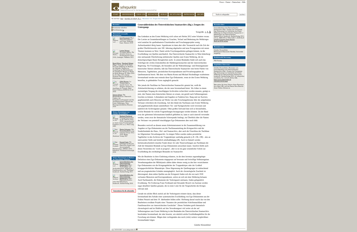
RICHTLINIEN (175, 14)
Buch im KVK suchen (221, 41)
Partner (228, 2)
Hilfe (243, 2)
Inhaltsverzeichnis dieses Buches (224, 39)
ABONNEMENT (128, 14)
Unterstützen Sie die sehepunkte (123, 191)
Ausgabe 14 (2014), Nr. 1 (133, 18)
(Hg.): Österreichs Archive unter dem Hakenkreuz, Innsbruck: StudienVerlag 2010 (123, 179)
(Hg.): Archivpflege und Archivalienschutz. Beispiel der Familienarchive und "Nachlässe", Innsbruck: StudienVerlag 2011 (123, 167)
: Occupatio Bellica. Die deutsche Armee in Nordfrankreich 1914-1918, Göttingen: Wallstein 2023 (123, 54)
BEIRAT (164, 14)
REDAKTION (153, 14)
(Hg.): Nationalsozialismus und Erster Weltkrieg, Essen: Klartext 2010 (127, 40)
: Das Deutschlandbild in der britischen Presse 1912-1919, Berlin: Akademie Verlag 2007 (124, 132)
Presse (221, 2)
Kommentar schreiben (120, 27)
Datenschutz (236, 2)
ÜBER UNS (140, 14)
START (115, 14)
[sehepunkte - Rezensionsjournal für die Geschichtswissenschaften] (178, 7)
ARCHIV (200, 14)
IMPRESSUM (189, 14)
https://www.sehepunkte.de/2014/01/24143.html (222, 80)
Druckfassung (117, 30)
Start (121, 18)
